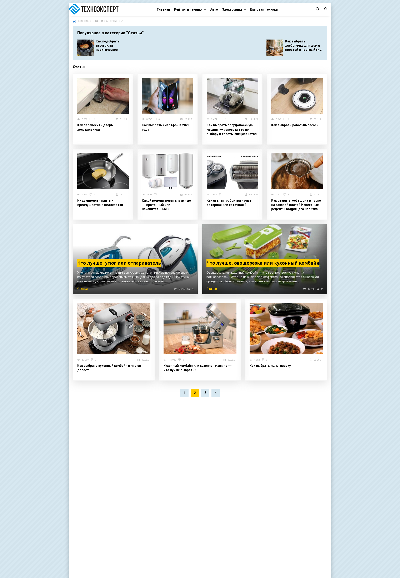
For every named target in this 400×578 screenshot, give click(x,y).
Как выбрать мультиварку (270, 365)
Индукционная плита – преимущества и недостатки (100, 202)
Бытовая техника (264, 9)
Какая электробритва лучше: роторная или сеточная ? (229, 202)
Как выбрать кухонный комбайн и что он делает (109, 367)
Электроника (232, 9)
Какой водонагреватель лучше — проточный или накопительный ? (166, 204)
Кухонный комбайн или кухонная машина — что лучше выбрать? (198, 367)
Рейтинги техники (188, 9)
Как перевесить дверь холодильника (95, 127)
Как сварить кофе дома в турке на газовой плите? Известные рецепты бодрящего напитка (296, 204)
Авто (214, 9)
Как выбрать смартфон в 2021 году (166, 127)
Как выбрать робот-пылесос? (294, 125)
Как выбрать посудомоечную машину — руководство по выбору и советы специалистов (232, 129)
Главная (163, 9)
